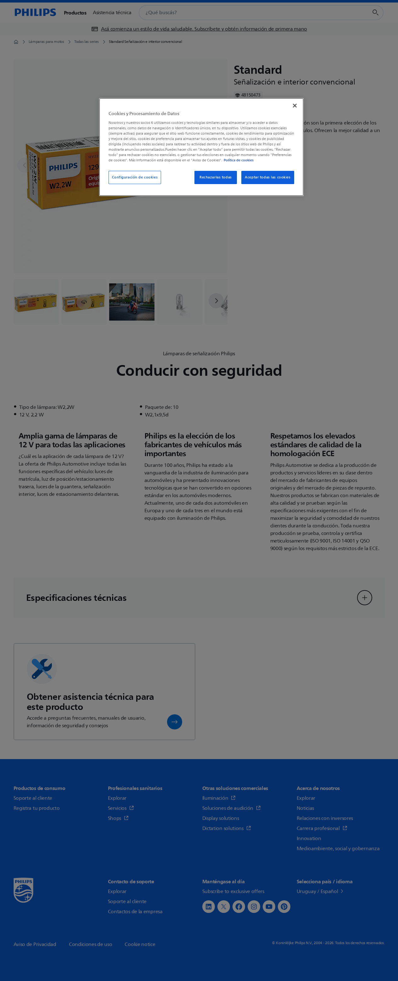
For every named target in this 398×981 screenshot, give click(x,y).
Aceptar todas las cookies (267, 177)
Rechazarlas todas (215, 177)
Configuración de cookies (135, 177)
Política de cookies (239, 160)
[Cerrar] (295, 106)
